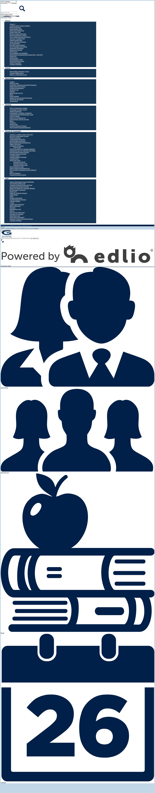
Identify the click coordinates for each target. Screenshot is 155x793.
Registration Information (17, 48)
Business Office (14, 83)
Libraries (12, 91)
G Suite (12, 203)
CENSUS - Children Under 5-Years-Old (21, 134)
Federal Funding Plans (16, 40)
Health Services (14, 90)
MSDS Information (15, 206)
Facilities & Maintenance (17, 88)
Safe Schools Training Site (17, 212)
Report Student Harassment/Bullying (20, 127)
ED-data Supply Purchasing (17, 190)
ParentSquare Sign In (19, 162)
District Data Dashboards (17, 30)
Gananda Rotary (14, 159)
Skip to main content (6, 14)
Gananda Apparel (15, 155)
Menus (12, 121)
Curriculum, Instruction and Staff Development (23, 85)
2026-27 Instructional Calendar (18, 108)
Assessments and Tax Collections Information (23, 150)
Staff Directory (14, 58)
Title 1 (11, 171)
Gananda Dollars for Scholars (18, 126)
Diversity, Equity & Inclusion (18, 34)
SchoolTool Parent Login (20, 165)
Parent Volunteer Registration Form (20, 168)
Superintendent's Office (16, 59)
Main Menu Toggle (6, 17)
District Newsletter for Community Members (22, 149)
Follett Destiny (14, 195)
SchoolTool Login (15, 216)
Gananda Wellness (15, 201)
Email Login (13, 191)
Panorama (12, 207)
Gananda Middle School (17, 73)
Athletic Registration (15, 111)
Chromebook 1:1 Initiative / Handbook (21, 113)
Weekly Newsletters (15, 63)
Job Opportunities (15, 43)
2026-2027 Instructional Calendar (19, 136)
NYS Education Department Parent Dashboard (23, 170)
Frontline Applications (16, 198)
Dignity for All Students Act (18, 118)
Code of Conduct (14, 116)
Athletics (12, 82)
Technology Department (16, 99)
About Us (12, 24)
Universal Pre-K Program (17, 61)
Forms (11, 196)
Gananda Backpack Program (18, 175)
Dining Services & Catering (17, 86)
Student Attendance (15, 138)
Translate (14, 3)
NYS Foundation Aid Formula (18, 47)
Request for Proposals (16, 50)
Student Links (14, 124)
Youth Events (17, 147)
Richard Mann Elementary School (19, 71)
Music (11, 94)
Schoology (13, 122)
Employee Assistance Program (18, 193)
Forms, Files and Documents (18, 42)
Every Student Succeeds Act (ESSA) (20, 37)
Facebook (2, 240)
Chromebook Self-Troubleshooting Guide (21, 114)
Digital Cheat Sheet (15, 144)
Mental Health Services (16, 93)
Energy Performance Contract (18, 35)
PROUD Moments (15, 173)
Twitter (3, 242)
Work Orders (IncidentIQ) (17, 217)
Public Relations (14, 96)
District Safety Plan (15, 32)
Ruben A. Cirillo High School (18, 75)
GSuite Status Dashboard (17, 204)
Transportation (14, 101)
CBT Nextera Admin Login (17, 183)
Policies (12, 211)
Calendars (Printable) (16, 64)
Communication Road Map (17, 139)
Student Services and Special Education (21, 98)
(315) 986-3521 (34, 238)
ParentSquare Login (15, 209)
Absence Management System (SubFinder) (22, 182)
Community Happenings (17, 146)
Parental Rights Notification (17, 141)
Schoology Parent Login (20, 163)
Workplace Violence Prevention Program (21, 219)
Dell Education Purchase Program (19, 152)
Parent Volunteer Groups (17, 167)
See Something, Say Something (19, 53)
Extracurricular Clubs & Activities (19, 119)
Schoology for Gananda (16, 214)
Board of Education (15, 27)
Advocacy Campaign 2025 (17, 38)
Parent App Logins (15, 160)
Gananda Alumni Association (18, 154)
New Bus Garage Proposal (17, 45)
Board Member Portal (16, 29)
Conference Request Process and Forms (21, 185)
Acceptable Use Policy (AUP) (18, 110)
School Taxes (13, 51)
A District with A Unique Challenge (20, 26)
